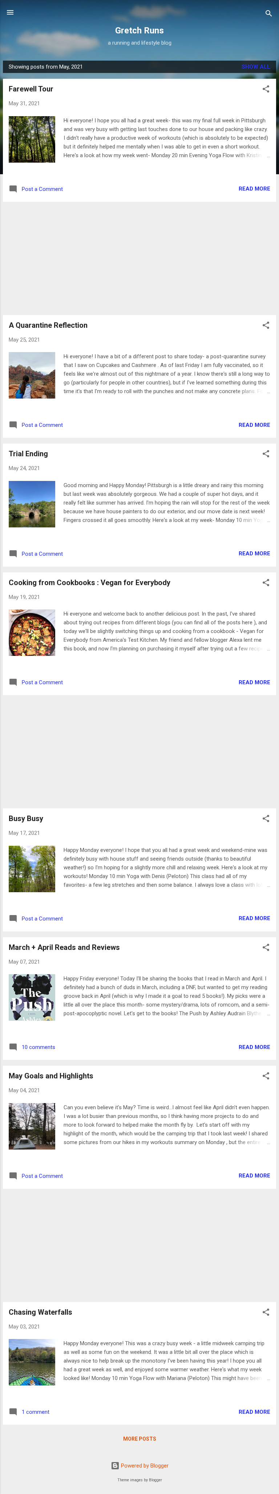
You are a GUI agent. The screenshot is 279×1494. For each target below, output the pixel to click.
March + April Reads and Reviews (64, 947)
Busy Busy (26, 818)
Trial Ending (28, 453)
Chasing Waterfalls (40, 1312)
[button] (266, 90)
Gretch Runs (139, 30)
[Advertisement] (139, 258)
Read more (254, 188)
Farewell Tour (31, 89)
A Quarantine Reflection (48, 325)
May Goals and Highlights (51, 1075)
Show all (256, 67)
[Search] (268, 15)
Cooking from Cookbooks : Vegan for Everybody (89, 582)
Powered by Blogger (144, 1465)
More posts (139, 1439)
